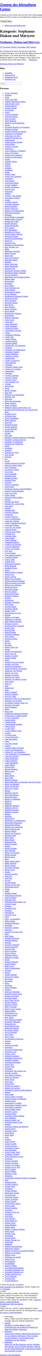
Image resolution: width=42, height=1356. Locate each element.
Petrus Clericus (10, 953)
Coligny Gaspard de (12, 361)
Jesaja (7, 660)
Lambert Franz (10, 722)
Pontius (7, 973)
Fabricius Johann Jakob (13, 465)
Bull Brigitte (9, 316)
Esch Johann (9, 455)
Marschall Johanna (11, 795)
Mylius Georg (10, 870)
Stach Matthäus (10, 1118)
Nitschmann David (12, 887)
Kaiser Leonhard (11, 692)
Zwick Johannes (11, 1276)
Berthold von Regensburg (14, 245)
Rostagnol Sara (10, 1024)
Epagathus (8, 448)
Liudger (7, 746)
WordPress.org (10, 79)
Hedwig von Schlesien (13, 585)
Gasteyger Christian (12, 521)
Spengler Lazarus (11, 1112)
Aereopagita (9, 110)
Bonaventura (9, 281)
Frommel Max (10, 510)
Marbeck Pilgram (11, 780)
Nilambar (6, 1289)
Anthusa (8, 164)
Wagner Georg (10, 1223)
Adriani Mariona (11, 106)
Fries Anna (9, 506)
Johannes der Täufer (12, 677)
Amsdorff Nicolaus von (13, 138)
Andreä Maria (10, 144)
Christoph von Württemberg (15, 350)
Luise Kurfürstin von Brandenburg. (18, 754)
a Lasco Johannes (11, 93)
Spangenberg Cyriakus (13, 1103)
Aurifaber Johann (11, 202)
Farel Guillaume (11, 468)
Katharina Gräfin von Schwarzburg (18, 699)
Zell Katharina (10, 1261)
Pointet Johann (10, 964)
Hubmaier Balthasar (12, 634)
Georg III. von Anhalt (13, 527)
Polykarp (8, 970)
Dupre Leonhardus (12, 418)
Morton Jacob (10, 857)
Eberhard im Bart (11, 425)
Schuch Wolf (9, 1067)
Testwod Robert (10, 1150)
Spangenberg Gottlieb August (15, 1105)
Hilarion (8, 615)
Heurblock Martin (11, 609)
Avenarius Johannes (12, 204)
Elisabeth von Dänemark (14, 442)
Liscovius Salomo (11, 744)
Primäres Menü (6, 21)
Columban (8, 365)
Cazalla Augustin (11, 341)
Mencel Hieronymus (12, 829)
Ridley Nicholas (11, 1007)
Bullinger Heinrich (11, 318)
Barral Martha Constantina (14, 217)
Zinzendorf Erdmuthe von (14, 1270)
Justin (7, 690)
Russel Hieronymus (12, 1026)
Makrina (8, 774)
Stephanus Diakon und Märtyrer (12, 64)
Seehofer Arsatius (11, 1073)
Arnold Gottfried (11, 185)
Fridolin (7, 500)
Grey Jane (8, 551)
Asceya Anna (10, 189)
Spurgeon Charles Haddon (14, 1116)
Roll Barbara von (11, 1013)
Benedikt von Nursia (12, 232)
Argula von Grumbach (13, 176)
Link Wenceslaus (11, 739)
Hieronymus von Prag (13, 613)
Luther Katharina (11, 761)
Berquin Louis (10, 243)
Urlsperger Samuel (11, 1197)
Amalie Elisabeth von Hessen (15, 132)
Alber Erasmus (10, 119)
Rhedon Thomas (11, 1002)
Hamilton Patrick (11, 568)
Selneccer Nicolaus (12, 1077)
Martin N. (8, 801)
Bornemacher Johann (12, 292)
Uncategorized (10, 1195)
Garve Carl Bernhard (12, 519)
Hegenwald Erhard (12, 594)
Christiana (8, 348)
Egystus (7, 433)
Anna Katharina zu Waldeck (15, 151)
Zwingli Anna (10, 1279)
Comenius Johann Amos (14, 367)
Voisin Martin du (11, 1221)
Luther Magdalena (11, 763)
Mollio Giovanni (11, 844)
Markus (7, 791)
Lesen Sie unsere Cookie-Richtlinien (21, 1311)
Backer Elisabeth (11, 206)
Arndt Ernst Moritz (12, 183)
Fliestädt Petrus (10, 480)
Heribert (8, 598)
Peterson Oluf (10, 949)
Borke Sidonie (10, 290)
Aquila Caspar (10, 174)
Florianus (8, 482)
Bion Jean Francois (12, 258)
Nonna (7, 889)
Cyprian (8, 384)
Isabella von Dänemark (13, 652)
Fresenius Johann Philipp (14, 497)
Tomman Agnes (10, 1182)
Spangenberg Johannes (13, 1107)
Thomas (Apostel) (11, 1161)
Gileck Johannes (11, 540)
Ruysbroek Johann (11, 1030)
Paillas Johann (10, 921)
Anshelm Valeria (11, 161)
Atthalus (8, 194)
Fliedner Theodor (11, 478)
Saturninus (8, 1047)
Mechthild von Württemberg (15, 821)
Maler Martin (9, 776)
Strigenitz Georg (11, 1131)
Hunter (7, 641)
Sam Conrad (9, 1037)
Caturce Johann (10, 339)
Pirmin (7, 960)
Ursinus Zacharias (11, 1199)
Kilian (7, 709)
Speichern (4, 1355)
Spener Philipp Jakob (12, 1109)
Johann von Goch (11, 673)
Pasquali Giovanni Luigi (14, 932)
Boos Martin (9, 286)
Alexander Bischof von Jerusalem (17, 127)
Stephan (8, 1124)
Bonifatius (8, 283)
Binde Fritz (9, 256)
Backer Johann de (11, 209)
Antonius (8, 168)
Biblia (7, 249)
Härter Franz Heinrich (13, 579)
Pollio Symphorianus (12, 968)
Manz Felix (9, 778)
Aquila (7, 172)
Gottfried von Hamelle (13, 545)
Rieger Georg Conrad (13, 1009)
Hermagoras (9, 600)
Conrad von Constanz (13, 369)
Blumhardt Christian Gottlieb (15, 271)
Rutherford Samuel (12, 1028)
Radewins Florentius (12, 992)
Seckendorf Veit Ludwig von (15, 1071)
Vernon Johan (10, 1206)
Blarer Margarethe (11, 266)
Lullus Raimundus (11, 759)
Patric (7, 934)
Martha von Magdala (12, 799)
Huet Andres (9, 637)
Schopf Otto (9, 1065)
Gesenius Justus (10, 536)
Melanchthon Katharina (13, 823)
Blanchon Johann (11, 260)
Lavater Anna (10, 729)
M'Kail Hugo (9, 767)
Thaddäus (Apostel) (12, 1154)
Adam (7, 97)
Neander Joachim (11, 874)
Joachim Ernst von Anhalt (14, 662)
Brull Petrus (9, 305)
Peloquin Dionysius (12, 938)
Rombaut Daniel (11, 1015)
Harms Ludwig (10, 577)
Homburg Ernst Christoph (14, 626)
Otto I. (7, 917)
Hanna (7, 570)
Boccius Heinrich (11, 275)
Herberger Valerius (12, 596)
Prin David (9, 979)
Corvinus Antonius (12, 375)
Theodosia (8, 1159)
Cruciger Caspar (11, 380)
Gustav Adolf (10, 560)
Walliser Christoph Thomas (15, 1229)
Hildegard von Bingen (13, 619)
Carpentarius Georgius (13, 331)
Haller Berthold (10, 566)
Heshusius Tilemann (12, 602)
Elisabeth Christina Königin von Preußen (20, 438)
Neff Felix (8, 878)
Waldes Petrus (10, 1227)
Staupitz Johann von (12, 1120)
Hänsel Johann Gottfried (14, 572)
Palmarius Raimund (12, 923)
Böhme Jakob (10, 279)
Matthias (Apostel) (11, 812)
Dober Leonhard (11, 405)
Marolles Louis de (11, 793)
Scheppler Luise (11, 1052)
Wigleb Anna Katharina (13, 1246)
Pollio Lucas (9, 966)
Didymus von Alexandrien (14, 395)
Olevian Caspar (10, 904)
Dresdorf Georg (10, 414)
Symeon (8, 1139)
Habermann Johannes (13, 564)
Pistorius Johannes (11, 962)
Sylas (7, 1137)
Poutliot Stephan (11, 975)
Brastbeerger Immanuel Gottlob (16, 296)
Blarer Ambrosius (11, 264)
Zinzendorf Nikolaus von (14, 1272)
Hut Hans (8, 645)
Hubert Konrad (10, 632)
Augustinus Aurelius (12, 198)
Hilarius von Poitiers (12, 617)
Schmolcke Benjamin (12, 1062)
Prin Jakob (8, 981)
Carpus (7, 333)
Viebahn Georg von (12, 1212)
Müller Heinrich (10, 863)
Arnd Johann (9, 181)
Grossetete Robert (11, 557)
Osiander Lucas (10, 915)
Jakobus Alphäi (10, 658)
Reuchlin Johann (11, 998)
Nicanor (8, 881)
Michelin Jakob (10, 836)
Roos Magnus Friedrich (13, 1020)
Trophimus (9, 1189)
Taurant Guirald (10, 1144)
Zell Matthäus (10, 1264)
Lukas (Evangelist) (12, 756)
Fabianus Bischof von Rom (15, 463)
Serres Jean (9, 1082)
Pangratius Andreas (12, 928)
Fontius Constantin (12, 485)
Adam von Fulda (11, 99)
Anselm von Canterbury (13, 155)
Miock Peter (9, 838)
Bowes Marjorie (11, 294)
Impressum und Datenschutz (15, 25)
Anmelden (8, 73)
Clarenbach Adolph (12, 352)
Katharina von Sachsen (13, 701)
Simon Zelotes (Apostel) (14, 1097)
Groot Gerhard (10, 553)
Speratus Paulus (10, 1114)
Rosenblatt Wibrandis (12, 1022)
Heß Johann (9, 604)
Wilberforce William (12, 1249)
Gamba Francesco (11, 517)
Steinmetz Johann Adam (14, 1122)
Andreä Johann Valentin (13, 142)
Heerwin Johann (11, 592)
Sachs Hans (9, 1035)
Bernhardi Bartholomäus (14, 239)
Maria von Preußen (12, 786)
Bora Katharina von (12, 288)
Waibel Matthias (11, 1225)
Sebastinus (8, 1069)
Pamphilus (8, 925)
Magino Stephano (11, 769)
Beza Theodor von (11, 247)
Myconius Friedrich (12, 868)
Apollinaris (9, 170)
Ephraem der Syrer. (12, 453)
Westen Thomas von (12, 1240)
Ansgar (7, 159)
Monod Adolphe (11, 848)
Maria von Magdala (12, 784)
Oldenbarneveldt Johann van (15, 902)
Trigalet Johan (10, 1187)
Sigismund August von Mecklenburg (18, 1090)
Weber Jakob (9, 1231)
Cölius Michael (10, 363)
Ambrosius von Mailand (14, 134)
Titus (6, 1180)
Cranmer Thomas (11, 378)
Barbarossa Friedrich (12, 213)
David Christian (10, 390)
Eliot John (8, 435)
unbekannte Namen (12, 1193)
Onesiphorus (9, 913)
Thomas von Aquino (12, 1165)
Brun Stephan (10, 307)
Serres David (9, 1080)
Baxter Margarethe (11, 226)
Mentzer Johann (10, 831)
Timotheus (8, 1176)
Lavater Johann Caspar (13, 731)
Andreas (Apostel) (11, 147)
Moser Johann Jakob (12, 861)
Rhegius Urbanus (11, 1005)
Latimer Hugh (10, 726)
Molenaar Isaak (10, 842)
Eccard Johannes (11, 429)
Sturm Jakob (9, 1135)
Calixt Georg (9, 320)
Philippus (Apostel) (12, 958)
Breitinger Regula (11, 298)
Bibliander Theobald (12, 251)
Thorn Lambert (10, 1169)
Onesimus (8, 910)
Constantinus (9, 371)
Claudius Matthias (11, 354)
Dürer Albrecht (10, 420)
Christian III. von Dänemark (15, 346)
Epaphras (8, 450)
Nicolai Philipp (10, 883)
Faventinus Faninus (12, 470)
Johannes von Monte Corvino (15, 679)
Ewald (7, 461)
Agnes (7, 112)
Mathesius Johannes (12, 806)
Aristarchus (9, 179)
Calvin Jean (9, 322)
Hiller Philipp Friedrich (13, 622)
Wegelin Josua (10, 1234)
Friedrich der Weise (12, 502)
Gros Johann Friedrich (13, 555)
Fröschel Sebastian (11, 512)
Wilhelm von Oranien (13, 1253)
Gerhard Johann (10, 530)
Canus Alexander (11, 324)
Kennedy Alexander (12, 705)
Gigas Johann (10, 538)
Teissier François (11, 1146)
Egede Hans (9, 431)
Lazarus (7, 733)
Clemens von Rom (11, 356)
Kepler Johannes (11, 707)
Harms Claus (9, 575)
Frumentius (9, 515)
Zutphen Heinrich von (13, 1274)
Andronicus (9, 149)
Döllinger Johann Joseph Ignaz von (18, 408)
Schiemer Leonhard (12, 1056)
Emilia (7, 446)
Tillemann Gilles (11, 1174)
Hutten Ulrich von (11, 647)
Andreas (33, 47)
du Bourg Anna (10, 416)
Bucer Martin (9, 311)
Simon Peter (9, 1095)
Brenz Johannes (10, 301)
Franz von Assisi (11, 493)
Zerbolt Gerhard (11, 1266)
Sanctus (7, 1041)
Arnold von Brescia (12, 187)
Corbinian (8, 373)
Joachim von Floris (12, 664)
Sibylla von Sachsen (12, 1086)
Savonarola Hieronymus (14, 1050)
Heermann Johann (11, 589)
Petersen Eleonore (11, 947)
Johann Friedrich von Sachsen (16, 669)
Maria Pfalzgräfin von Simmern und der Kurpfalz (23, 782)
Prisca (7, 983)
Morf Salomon (10, 851)
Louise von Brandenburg (14, 750)
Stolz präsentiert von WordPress (12, 1287)
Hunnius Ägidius (11, 639)
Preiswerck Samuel (12, 977)
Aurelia (7, 200)
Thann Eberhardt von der (14, 1157)
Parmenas (8, 930)
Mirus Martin (9, 840)
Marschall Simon (11, 797)
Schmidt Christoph (11, 1060)
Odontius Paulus (11, 893)
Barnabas (8, 215)
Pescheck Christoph (12, 945)
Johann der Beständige (13, 667)
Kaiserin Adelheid (11, 694)
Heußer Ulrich (10, 611)
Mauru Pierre (9, 818)
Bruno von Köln (11, 309)
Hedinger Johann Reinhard (14, 581)
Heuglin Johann (10, 607)
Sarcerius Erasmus (11, 1045)
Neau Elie (8, 876)
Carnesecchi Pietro (11, 328)
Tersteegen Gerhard (12, 1148)
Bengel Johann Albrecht (13, 234)
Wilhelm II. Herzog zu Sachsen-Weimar (19, 1251)
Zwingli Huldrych (11, 1281)
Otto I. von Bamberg (12, 919)
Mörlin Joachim (10, 855)
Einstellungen (5, 1304)
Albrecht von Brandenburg (14, 123)
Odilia (7, 891)
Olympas (8, 906)
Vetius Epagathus (11, 1208)
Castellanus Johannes (12, 335)
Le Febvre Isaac (10, 735)
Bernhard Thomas (11, 236)
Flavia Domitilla (11, 474)
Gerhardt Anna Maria (12, 532)
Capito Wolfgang (11, 326)
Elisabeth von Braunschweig (15, 440)
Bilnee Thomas (10, 254)
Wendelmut (9, 1236)
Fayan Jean (9, 472)
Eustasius (8, 457)
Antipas (7, 166)
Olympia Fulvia (10, 908)
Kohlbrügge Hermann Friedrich (16, 714)
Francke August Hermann (14, 491)
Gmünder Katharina (12, 542)
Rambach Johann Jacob (13, 994)
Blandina (8, 262)
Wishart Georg (10, 1255)
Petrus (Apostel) (11, 951)
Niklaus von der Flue (12, 885)
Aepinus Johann (11, 108)
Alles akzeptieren (16, 1304)
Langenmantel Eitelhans (13, 724)
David (7, 388)
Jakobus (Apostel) (11, 656)
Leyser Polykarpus (11, 737)
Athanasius (9, 191)
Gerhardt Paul (10, 534)
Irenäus (7, 649)
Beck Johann (9, 228)
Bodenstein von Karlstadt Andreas (17, 277)
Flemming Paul (10, 476)
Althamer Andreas (11, 129)
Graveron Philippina (12, 547)
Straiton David (10, 1129)
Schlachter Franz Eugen (13, 1058)
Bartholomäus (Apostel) (13, 219)
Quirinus (8, 990)
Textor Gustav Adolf (12, 1152)
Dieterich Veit (10, 397)
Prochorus (8, 985)
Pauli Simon (9, 936)
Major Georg (9, 771)
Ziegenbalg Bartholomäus (14, 1268)
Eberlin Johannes (11, 427)
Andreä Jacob (10, 140)
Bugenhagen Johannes (13, 313)
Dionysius (8, 399)
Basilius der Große (11, 221)
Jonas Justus (9, 681)
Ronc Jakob (9, 1017)
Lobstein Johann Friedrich (14, 748)
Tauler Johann (10, 1142)
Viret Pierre (9, 1216)
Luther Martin (10, 765)
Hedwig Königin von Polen (15, 583)
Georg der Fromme (12, 525)
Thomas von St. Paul (12, 1167)
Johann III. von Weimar (13, 671)
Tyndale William (11, 1191)
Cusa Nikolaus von (12, 382)
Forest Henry (9, 487)
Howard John (10, 630)
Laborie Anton (10, 720)
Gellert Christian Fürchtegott (15, 523)
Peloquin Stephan (11, 940)
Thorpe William (10, 1172)
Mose (7, 859)
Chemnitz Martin (11, 343)
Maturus (8, 814)
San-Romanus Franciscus (14, 1039)
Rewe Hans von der (12, 1000)
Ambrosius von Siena (13, 136)
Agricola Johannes (11, 114)
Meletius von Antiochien (14, 827)
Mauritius (8, 816)
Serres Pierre (9, 1084)
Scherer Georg (10, 1054)
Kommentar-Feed (11, 77)
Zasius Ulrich (10, 1259)
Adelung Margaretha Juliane (15, 102)
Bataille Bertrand (11, 224)
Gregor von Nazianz (12, 549)
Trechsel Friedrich (11, 1184)
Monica (7, 846)
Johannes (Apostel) (12, 675)
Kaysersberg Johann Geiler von (16, 703)
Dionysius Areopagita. (13, 401)
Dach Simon (9, 386)
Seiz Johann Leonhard (13, 1075)
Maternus (8, 803)
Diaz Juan (8, 393)
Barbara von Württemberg (14, 211)
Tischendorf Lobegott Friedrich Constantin (20, 1178)
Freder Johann (10, 495)
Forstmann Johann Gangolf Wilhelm (18, 489)
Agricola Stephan (11, 117)
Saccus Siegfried (11, 1032)
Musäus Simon (10, 866)
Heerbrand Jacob (11, 587)
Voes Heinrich (10, 1219)
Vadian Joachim (10, 1201)
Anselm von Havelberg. (13, 157)
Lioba (7, 741)
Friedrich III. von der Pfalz (14, 504)
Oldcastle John (10, 900)
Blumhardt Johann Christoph (15, 273)
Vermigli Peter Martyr (13, 1204)
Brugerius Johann (11, 303)
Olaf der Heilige (11, 898)
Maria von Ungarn (11, 788)
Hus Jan (8, 643)
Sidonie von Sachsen (12, 1088)
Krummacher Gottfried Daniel (16, 716)
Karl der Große (10, 696)
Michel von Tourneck (13, 833)
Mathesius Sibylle (11, 808)
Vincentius (8, 1214)
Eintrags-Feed (10, 75)
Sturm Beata (9, 1133)
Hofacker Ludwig (11, 624)
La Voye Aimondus (12, 718)
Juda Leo (8, 684)
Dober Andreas (10, 403)
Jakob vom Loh (10, 654)
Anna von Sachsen (12, 153)
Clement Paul (10, 358)
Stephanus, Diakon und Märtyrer (20, 42)
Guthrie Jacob (10, 562)
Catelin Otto (9, 337)
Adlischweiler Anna (12, 104)
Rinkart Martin (10, 1011)
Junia (7, 686)
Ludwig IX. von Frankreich (15, 752)
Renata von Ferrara (12, 996)
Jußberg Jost (9, 688)
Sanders (7, 1043)
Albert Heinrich (10, 121)
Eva (6, 459)
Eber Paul (8, 423)
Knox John (9, 711)
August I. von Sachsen (13, 196)
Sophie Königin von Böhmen (15, 1099)
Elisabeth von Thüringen (14, 444)
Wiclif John (9, 1242)
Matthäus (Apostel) (12, 810)
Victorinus (8, 1210)
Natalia (7, 872)
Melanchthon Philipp (12, 825)
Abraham (8, 95)
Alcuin (7, 125)
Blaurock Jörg (10, 268)
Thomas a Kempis (11, 1163)
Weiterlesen (33, 60)
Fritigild (7, 508)
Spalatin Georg (10, 1101)
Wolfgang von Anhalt (13, 1257)
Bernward (8, 241)
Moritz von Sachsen (12, 853)
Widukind (8, 1244)
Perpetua (8, 943)
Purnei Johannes (11, 988)
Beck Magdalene (11, 230)
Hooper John (9, 628)
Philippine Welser (11, 955)
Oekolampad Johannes (13, 895)
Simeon (7, 1092)
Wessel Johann (10, 1238)
